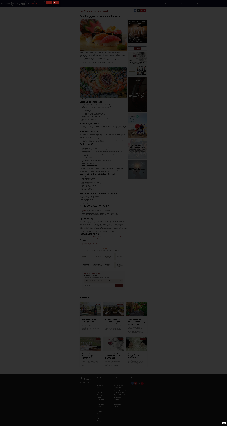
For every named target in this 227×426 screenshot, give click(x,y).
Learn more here (34, 3)
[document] (113, 213)
